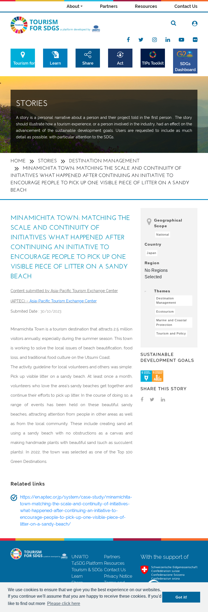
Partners (109, 6)
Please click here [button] (63, 603)
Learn (55, 63)
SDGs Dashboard (185, 66)
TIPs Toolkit (153, 63)
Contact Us (185, 6)
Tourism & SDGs (87, 569)
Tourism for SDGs (24, 63)
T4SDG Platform (87, 563)
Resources (146, 6)
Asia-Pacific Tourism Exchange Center (63, 301)
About (73, 6)
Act (120, 63)
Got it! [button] (181, 597)
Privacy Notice (118, 576)
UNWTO (80, 556)
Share (87, 63)
